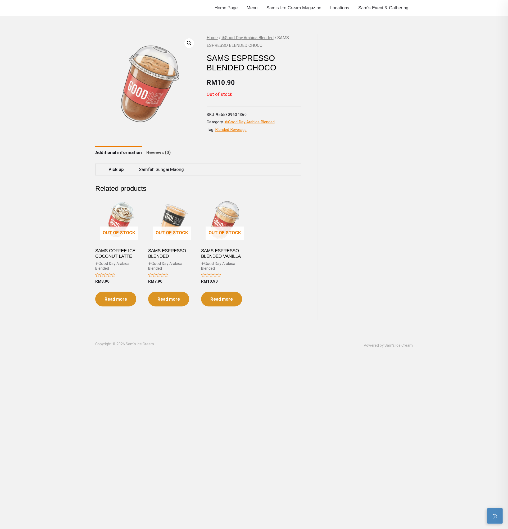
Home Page (226, 7)
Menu (252, 7)
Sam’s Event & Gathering (383, 7)
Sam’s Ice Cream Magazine (293, 7)
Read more (116, 299)
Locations (339, 7)
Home (212, 37)
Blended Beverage (231, 129)
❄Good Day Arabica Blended (247, 37)
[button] (189, 43)
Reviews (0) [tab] (158, 152)
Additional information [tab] (118, 152)
